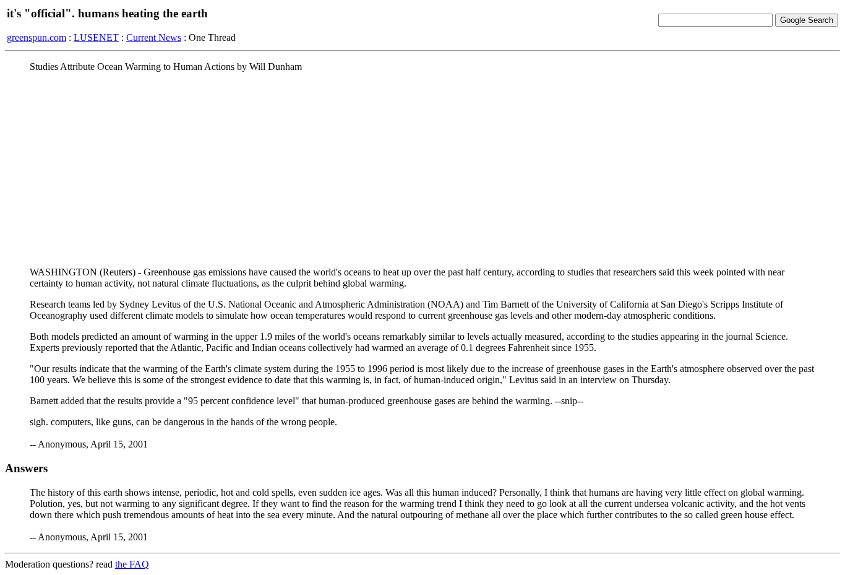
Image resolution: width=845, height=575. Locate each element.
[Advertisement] (422, 169)
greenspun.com (36, 37)
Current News (153, 37)
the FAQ (132, 564)
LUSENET (96, 37)
